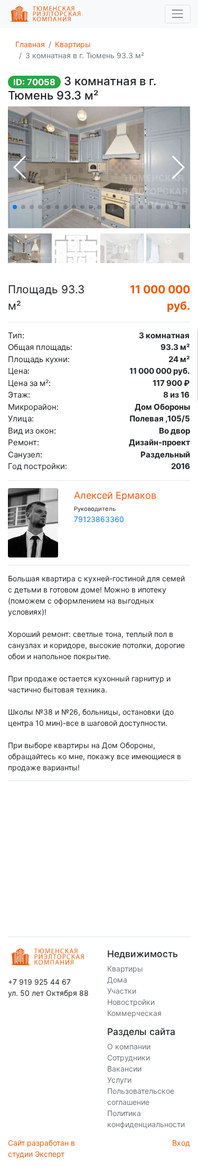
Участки (121, 990)
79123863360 (99, 519)
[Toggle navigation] (178, 14)
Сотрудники (128, 1057)
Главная (30, 44)
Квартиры (73, 44)
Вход (181, 1142)
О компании (128, 1046)
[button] (15, 207)
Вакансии (124, 1068)
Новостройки (131, 1001)
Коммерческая (134, 1013)
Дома (117, 979)
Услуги (119, 1079)
